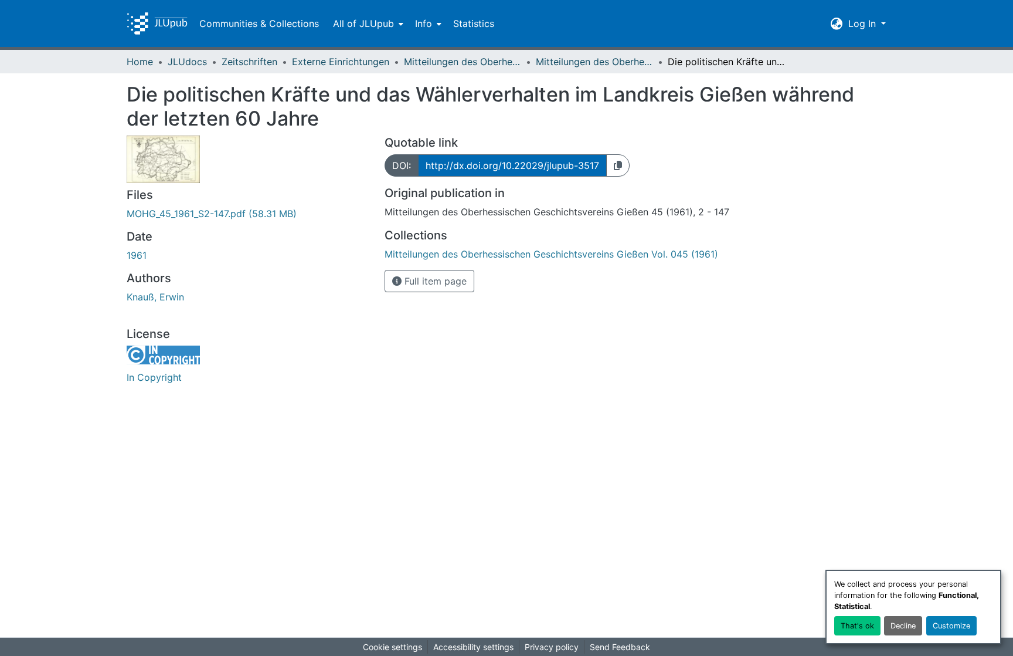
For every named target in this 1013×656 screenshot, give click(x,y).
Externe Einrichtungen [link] (340, 61)
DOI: (401, 165)
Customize (951, 625)
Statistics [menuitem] (473, 23)
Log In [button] (863, 23)
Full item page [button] (434, 281)
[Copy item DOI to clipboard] (618, 165)
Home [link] (140, 61)
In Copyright (154, 377)
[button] (157, 23)
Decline (903, 625)
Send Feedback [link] (620, 647)
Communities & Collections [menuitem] (259, 23)
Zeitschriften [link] (249, 61)
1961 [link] (137, 255)
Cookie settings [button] (392, 647)
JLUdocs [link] (187, 61)
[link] (248, 214)
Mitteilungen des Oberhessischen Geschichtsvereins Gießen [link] (462, 61)
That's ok (857, 625)
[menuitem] (367, 23)
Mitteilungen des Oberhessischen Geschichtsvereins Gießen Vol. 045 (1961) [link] (594, 61)
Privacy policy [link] (552, 647)
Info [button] (423, 23)
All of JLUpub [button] (363, 23)
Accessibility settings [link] (473, 647)
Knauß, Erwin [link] (155, 297)
